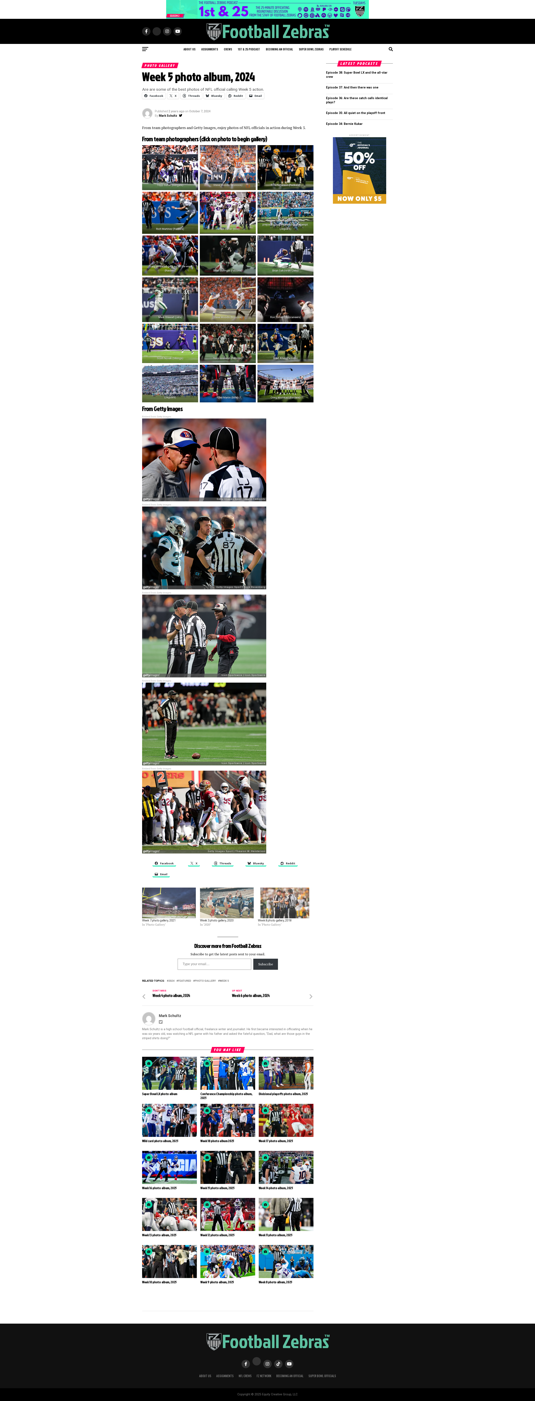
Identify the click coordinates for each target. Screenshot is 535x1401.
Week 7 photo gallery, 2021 (159, 920)
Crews (228, 49)
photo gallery (205, 981)
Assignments (209, 49)
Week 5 (224, 981)
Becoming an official (279, 49)
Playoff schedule (340, 49)
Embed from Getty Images (156, 416)
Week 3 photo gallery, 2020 (217, 920)
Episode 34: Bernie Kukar (344, 124)
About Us (205, 1376)
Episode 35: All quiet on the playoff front (355, 113)
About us (189, 49)
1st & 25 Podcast (249, 49)
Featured (184, 981)
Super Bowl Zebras (311, 49)
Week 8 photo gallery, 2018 (275, 920)
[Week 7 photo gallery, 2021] (169, 903)
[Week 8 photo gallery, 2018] (285, 903)
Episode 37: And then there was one (352, 87)
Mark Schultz (168, 115)
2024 (171, 981)
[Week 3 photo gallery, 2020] (227, 903)
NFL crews (245, 1376)
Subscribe (265, 964)
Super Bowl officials (322, 1376)
